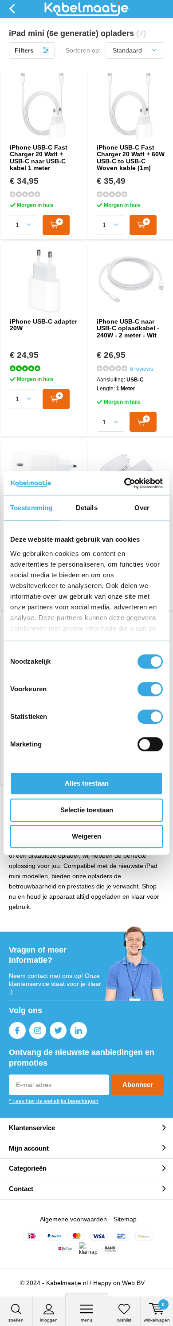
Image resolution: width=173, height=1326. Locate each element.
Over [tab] (141, 507)
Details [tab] (87, 507)
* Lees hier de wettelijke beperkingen (53, 1101)
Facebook (17, 1030)
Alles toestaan (87, 783)
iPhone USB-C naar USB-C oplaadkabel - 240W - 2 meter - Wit (128, 328)
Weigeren (86, 836)
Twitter (58, 1030)
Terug (12, 9)
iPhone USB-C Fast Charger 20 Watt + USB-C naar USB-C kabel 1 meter (38, 158)
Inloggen (49, 1320)
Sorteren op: (83, 50)
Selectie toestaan (86, 810)
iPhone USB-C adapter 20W (43, 325)
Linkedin (78, 1030)
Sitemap (125, 1219)
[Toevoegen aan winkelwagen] (56, 225)
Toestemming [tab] (31, 507)
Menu (86, 1320)
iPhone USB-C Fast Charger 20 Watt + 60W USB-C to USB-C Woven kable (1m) (131, 158)
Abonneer (137, 1084)
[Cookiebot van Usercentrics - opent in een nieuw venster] (124, 483)
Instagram (37, 1030)
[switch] (150, 689)
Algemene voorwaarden (73, 1219)
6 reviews (141, 369)
